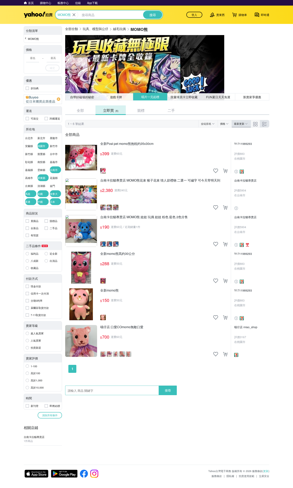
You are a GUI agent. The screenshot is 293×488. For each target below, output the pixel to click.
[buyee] (43, 99)
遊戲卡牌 (116, 97)
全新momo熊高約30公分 (117, 254)
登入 (194, 15)
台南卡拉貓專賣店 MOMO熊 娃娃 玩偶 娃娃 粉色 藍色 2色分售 (144, 217)
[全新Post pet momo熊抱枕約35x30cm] (81, 158)
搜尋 (168, 390)
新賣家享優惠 (252, 97)
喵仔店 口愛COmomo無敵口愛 (121, 327)
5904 (243, 190)
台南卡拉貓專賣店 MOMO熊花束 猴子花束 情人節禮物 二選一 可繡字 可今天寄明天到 (160, 180)
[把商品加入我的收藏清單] (215, 170)
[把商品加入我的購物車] (225, 170)
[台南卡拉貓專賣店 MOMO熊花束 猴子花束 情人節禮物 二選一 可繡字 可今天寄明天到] (81, 194)
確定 (52, 68)
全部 (80, 110)
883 (242, 154)
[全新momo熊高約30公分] (81, 268)
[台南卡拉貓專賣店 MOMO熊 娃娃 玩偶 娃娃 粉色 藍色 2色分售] (81, 231)
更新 (265, 471)
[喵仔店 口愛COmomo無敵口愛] (81, 341)
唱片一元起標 (150, 97)
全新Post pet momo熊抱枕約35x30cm (126, 144)
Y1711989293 (243, 144)
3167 (243, 337)
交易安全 (264, 476)
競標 (141, 110)
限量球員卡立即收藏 (184, 97)
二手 (171, 110)
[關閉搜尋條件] (74, 14)
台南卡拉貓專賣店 (245, 180)
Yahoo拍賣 (38, 15)
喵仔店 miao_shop (245, 327)
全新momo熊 (109, 290)
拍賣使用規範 (246, 476)
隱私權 (230, 476)
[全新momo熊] (81, 304)
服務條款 (216, 476)
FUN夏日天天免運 (218, 97)
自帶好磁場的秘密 (82, 97)
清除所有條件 (50, 415)
